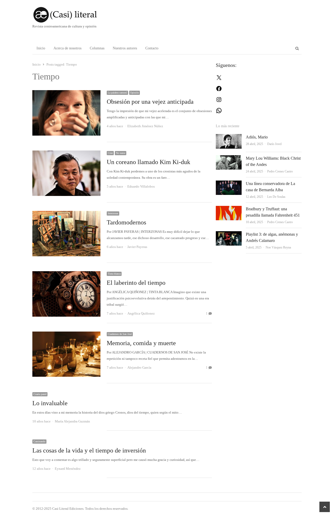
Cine (110, 153)
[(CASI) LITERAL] (75, 14)
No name (120, 153)
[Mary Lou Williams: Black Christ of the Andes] (229, 158)
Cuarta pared (39, 394)
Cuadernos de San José (120, 334)
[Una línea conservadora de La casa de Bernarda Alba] (229, 183)
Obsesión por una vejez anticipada (150, 101)
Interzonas (113, 213)
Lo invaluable (50, 403)
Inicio (41, 48)
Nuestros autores (125, 48)
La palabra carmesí (117, 92)
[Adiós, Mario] (229, 137)
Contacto (151, 48)
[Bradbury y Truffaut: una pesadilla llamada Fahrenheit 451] (229, 209)
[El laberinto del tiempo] (66, 274)
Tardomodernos (126, 222)
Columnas (97, 48)
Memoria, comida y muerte (141, 343)
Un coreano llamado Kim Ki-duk (148, 162)
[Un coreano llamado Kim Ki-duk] (66, 153)
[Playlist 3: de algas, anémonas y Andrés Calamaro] (229, 234)
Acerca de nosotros (67, 48)
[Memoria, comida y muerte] (66, 335)
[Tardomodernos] (66, 214)
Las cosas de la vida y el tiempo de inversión (89, 450)
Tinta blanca (114, 273)
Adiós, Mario (257, 137)
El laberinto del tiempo (136, 282)
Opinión (134, 92)
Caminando (39, 441)
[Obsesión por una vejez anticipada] (66, 93)
